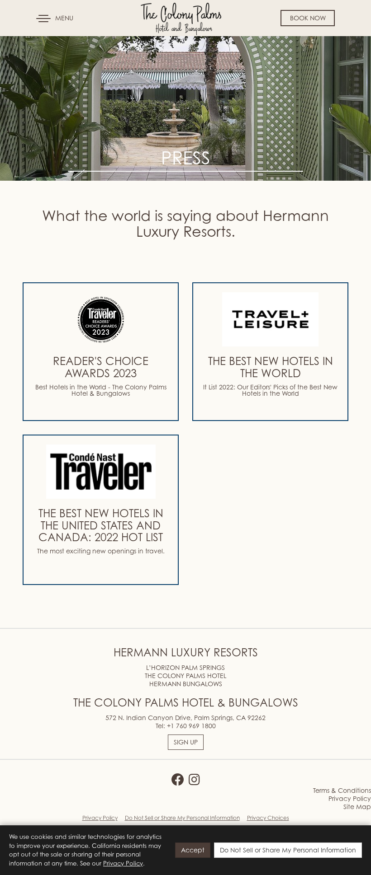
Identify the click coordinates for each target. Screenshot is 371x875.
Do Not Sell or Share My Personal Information (182, 817)
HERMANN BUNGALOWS (185, 684)
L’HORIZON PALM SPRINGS (185, 667)
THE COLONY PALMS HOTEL (185, 675)
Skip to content (33, 42)
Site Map (357, 806)
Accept (193, 850)
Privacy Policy (349, 798)
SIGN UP (186, 742)
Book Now (308, 18)
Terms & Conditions (342, 790)
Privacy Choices (268, 817)
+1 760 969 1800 (191, 726)
